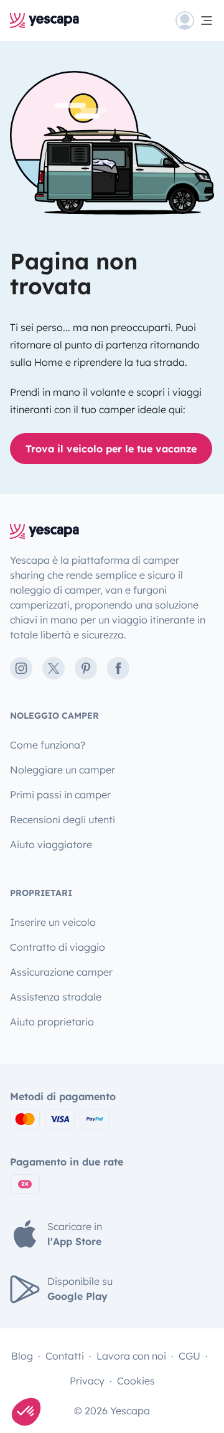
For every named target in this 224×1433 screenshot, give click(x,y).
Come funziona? (47, 745)
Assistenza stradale (55, 997)
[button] (26, 1412)
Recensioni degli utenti (62, 819)
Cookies (136, 1381)
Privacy (87, 1381)
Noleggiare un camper (62, 769)
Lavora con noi (131, 1356)
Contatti (64, 1356)
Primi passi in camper (60, 794)
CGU (189, 1356)
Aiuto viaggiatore (51, 844)
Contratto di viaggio (57, 947)
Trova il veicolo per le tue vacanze (111, 448)
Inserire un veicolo (53, 922)
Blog (22, 1356)
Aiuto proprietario (52, 1021)
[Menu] (194, 20)
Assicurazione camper (61, 972)
